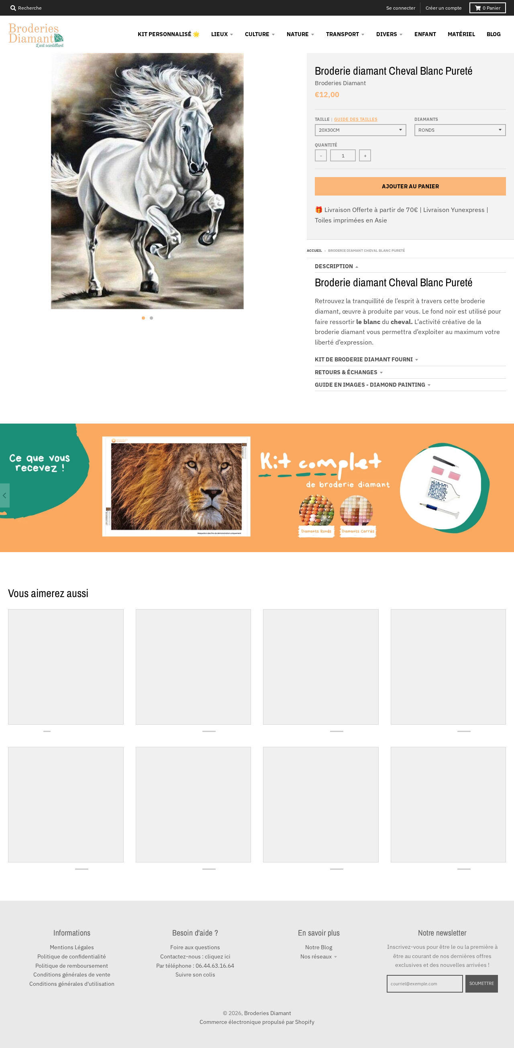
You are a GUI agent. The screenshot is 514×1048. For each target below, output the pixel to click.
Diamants (426, 119)
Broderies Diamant (340, 83)
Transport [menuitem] (342, 34)
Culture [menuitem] (257, 34)
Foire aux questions (195, 947)
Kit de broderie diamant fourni (364, 359)
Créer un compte (444, 8)
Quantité (326, 145)
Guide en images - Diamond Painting (370, 384)
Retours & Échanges (346, 372)
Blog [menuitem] (494, 34)
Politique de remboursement (71, 965)
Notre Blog (318, 947)
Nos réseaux (316, 956)
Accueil (314, 250)
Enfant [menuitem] (425, 34)
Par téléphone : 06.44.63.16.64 (195, 965)
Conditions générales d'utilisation (71, 983)
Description (334, 266)
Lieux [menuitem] (219, 34)
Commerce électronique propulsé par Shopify (257, 1022)
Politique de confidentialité (71, 956)
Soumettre (481, 983)
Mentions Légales (72, 947)
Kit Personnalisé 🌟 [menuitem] (169, 34)
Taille (346, 119)
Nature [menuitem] (298, 34)
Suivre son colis (195, 974)
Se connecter (400, 8)
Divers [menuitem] (386, 34)
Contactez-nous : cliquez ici (195, 956)
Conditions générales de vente (71, 974)
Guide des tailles (355, 119)
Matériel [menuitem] (461, 34)
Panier (491, 8)
